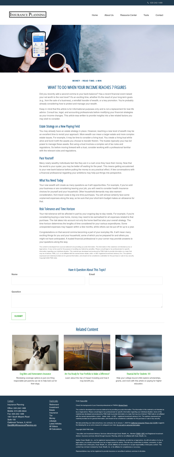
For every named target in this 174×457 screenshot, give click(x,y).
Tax (50, 415)
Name (15, 274)
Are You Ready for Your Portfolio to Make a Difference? (87, 373)
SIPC (143, 433)
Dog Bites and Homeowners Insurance (35, 373)
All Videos (53, 426)
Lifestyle (52, 420)
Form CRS (83, 401)
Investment (54, 407)
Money (52, 418)
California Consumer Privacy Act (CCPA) (144, 423)
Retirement (54, 404)
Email (92, 274)
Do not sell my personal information (128, 425)
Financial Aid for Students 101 (138, 373)
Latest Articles (55, 423)
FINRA (138, 433)
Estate (52, 410)
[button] (109, 15)
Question (16, 291)
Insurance (53, 412)
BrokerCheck (123, 405)
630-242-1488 (156, 2)
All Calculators (55, 429)
